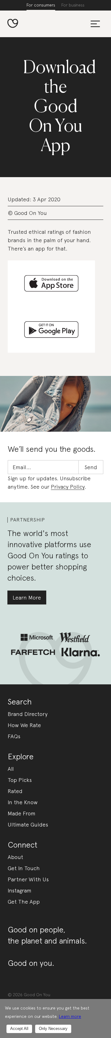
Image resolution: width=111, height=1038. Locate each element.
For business (72, 4)
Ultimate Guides (28, 824)
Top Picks (20, 780)
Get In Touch (24, 868)
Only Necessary (53, 1028)
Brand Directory (27, 714)
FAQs (14, 736)
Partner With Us (28, 879)
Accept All (19, 1028)
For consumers (41, 4)
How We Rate (24, 725)
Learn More (27, 597)
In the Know (23, 802)
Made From (21, 813)
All (11, 768)
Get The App (24, 901)
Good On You (37, 994)
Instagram (19, 890)
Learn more (70, 1016)
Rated (15, 791)
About (15, 857)
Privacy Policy (67, 486)
